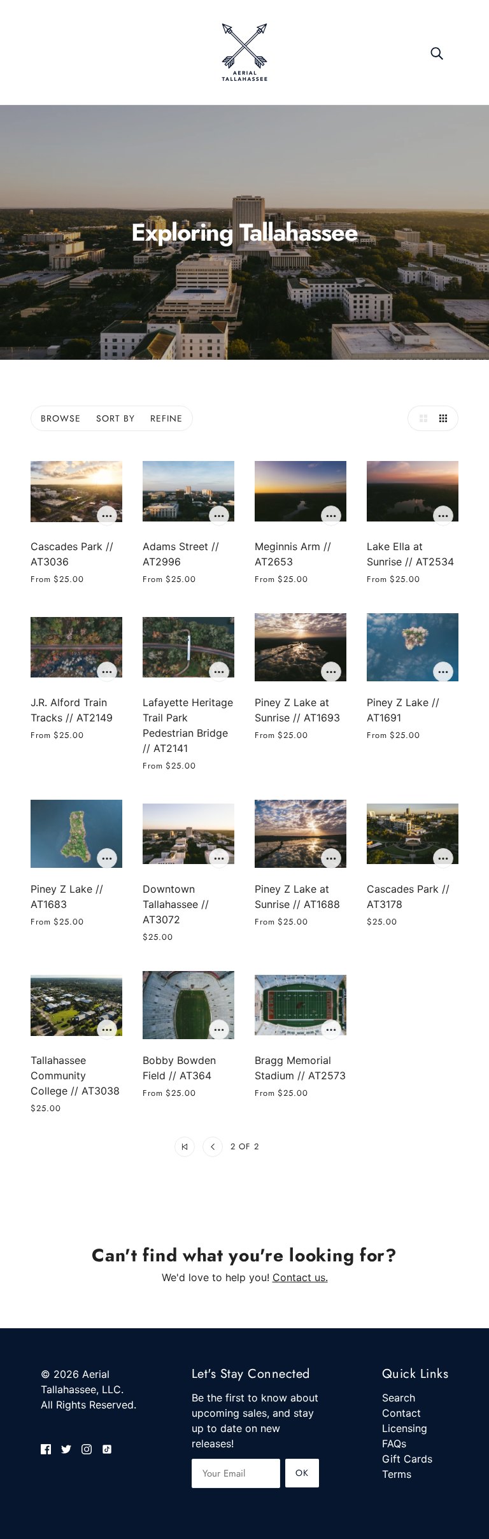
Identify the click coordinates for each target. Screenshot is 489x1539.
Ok (302, 1472)
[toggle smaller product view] (445, 418)
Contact (401, 1413)
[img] (46, 1448)
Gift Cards (407, 1458)
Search (398, 1397)
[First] (184, 1147)
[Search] (436, 52)
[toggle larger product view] (420, 418)
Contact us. (300, 1277)
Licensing (404, 1428)
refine (166, 418)
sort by (115, 418)
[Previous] (212, 1147)
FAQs (394, 1443)
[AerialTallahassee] (244, 51)
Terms (396, 1474)
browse (61, 418)
